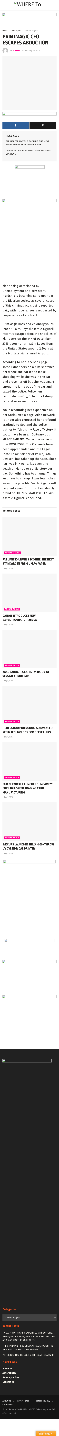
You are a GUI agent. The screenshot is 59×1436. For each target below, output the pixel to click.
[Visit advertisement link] (29, 21)
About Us (7, 1368)
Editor (16, 50)
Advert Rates (9, 1373)
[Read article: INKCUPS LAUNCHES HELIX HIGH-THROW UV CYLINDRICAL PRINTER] (29, 821)
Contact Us (8, 1381)
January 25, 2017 (32, 50)
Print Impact (16, 31)
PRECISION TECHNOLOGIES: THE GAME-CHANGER (28, 1355)
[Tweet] (43, 125)
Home (5, 31)
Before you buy (10, 1377)
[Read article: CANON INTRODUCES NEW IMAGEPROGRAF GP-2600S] (29, 593)
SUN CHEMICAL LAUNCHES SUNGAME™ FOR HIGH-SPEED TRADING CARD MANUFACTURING (27, 788)
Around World (12, 609)
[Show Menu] (3, 5)
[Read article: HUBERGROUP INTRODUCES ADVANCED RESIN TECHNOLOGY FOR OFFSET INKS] (29, 705)
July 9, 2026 (8, 568)
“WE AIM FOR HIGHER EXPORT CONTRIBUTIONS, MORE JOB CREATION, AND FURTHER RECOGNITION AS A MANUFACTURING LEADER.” (29, 1336)
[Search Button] (55, 5)
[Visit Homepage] (29, 5)
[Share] (15, 125)
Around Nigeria (31, 31)
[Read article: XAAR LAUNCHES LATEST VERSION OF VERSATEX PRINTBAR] (29, 649)
